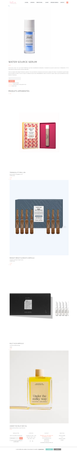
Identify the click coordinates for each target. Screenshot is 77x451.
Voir (10, 93)
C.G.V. (62, 437)
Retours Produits (62, 435)
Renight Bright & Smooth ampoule (22, 258)
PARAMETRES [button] (41, 449)
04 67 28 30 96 (46, 441)
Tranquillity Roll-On (17, 172)
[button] (8, 5)
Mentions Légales (62, 438)
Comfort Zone (13, 85)
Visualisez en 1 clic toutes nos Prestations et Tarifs (46, 436)
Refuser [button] (57, 449)
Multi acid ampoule (17, 343)
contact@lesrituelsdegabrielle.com (46, 442)
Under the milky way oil (18, 426)
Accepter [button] (49, 449)
